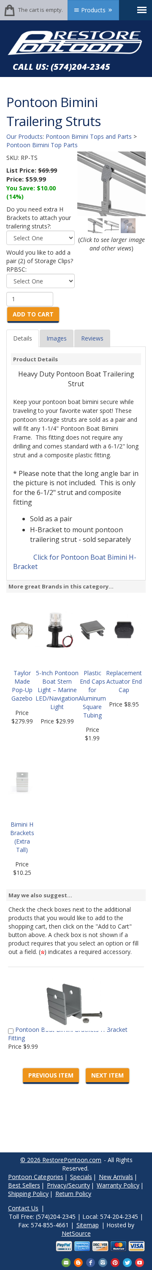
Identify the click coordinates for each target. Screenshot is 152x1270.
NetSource (76, 1233)
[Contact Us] (66, 1262)
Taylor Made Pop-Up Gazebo (22, 685)
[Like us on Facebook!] (90, 1262)
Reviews (92, 338)
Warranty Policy (118, 1185)
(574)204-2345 (80, 66)
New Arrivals (116, 1177)
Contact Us (23, 1208)
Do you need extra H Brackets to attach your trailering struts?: (38, 217)
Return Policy (73, 1194)
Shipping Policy (28, 1194)
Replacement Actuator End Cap (124, 681)
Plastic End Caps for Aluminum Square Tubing (92, 694)
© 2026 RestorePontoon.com (60, 1160)
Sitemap (87, 1225)
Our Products (24, 136)
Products (93, 10)
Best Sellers (24, 1185)
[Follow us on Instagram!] (103, 1262)
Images (56, 338)
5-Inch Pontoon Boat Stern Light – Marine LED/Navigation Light (57, 690)
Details (22, 338)
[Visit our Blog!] (78, 1262)
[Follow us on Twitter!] (127, 1262)
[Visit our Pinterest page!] (115, 1262)
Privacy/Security (68, 1185)
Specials (81, 1177)
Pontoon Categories (35, 1177)
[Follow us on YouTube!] (139, 1262)
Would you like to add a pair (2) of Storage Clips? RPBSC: (39, 260)
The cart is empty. (40, 10)
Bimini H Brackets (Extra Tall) (22, 837)
